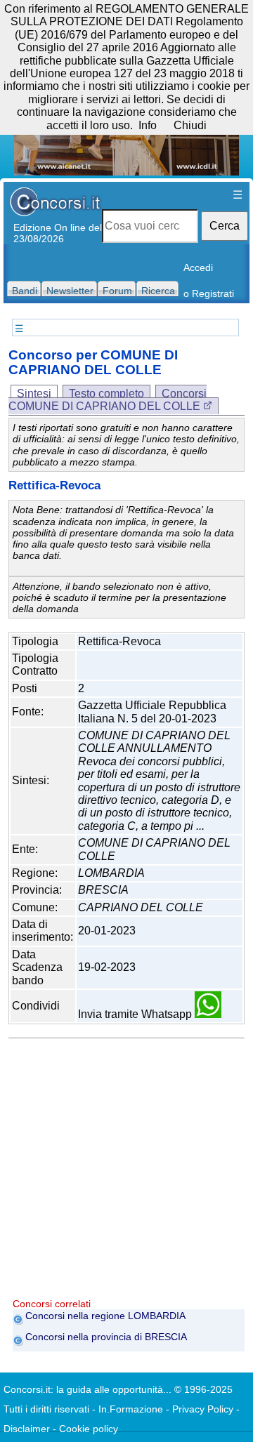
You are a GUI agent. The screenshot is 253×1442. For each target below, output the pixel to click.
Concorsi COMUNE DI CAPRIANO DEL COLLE (107, 400)
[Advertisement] (126, 1171)
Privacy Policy (202, 1409)
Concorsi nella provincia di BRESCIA (106, 1336)
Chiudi (190, 125)
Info (147, 125)
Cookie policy (88, 1428)
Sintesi (34, 393)
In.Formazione (130, 1409)
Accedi (198, 267)
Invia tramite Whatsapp (136, 1014)
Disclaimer (27, 1428)
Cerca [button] (224, 226)
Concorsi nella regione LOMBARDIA (105, 1315)
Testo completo (106, 393)
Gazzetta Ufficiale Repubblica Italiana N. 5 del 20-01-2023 (152, 711)
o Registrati (208, 293)
